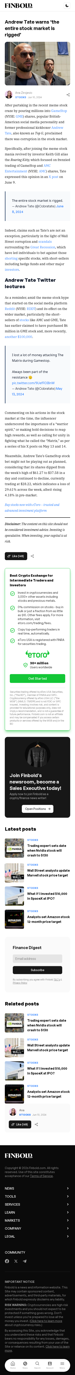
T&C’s (57, 979)
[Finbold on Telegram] (24, 1261)
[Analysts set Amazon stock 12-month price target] (14, 919)
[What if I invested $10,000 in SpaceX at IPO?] (14, 896)
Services (12, 1204)
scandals (45, 241)
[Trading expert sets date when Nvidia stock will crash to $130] (14, 848)
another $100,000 (18, 336)
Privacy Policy (20, 982)
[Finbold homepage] (37, 1155)
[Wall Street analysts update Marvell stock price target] (14, 872)
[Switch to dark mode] (67, 5)
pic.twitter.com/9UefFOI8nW (33, 383)
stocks (24, 320)
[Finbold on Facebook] (7, 1261)
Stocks (20, 97)
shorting (11, 258)
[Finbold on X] (15, 1261)
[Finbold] (18, 5)
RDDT (31, 308)
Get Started (37, 679)
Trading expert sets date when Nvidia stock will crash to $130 (46, 850)
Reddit (10, 308)
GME (19, 116)
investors (12, 269)
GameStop (59, 110)
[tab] (13, 1365)
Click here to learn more (46, 1321)
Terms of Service (41, 1176)
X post (53, 176)
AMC (42, 171)
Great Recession (42, 247)
